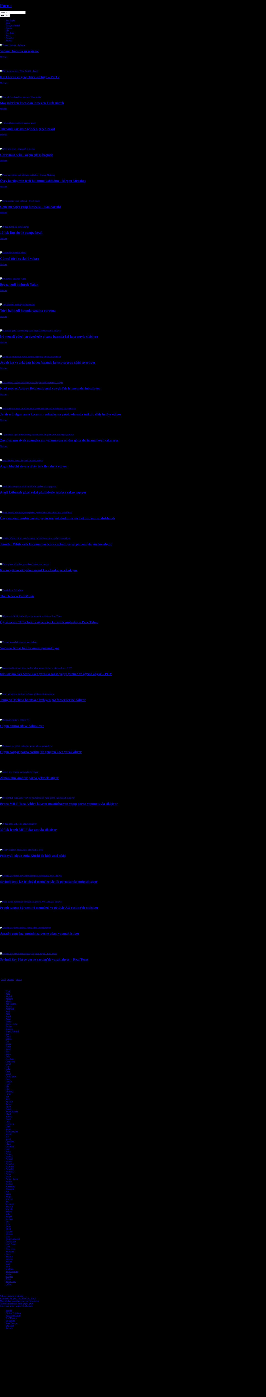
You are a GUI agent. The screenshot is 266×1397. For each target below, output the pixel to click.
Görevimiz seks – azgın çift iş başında (26, 155)
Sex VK (9, 1209)
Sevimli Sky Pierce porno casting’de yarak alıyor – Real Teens (44, 959)
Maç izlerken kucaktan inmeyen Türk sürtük (32, 103)
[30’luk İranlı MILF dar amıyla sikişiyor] (18, 824)
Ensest (8, 1044)
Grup (8, 1079)
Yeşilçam (9, 1269)
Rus (7, 1191)
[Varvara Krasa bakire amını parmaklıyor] (18, 642)
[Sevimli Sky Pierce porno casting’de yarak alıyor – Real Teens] (28, 953)
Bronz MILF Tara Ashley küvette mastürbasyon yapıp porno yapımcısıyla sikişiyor (59, 803)
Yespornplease (12, 1271)
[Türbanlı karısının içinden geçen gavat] (18, 123)
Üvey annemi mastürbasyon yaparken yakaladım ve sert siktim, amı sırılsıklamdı (57, 518)
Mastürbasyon (12, 1131)
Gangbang (10, 1061)
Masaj (8, 1129)
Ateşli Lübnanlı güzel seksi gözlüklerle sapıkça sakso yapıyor (43, 492)
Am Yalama (11, 1004)
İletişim (9, 1310)
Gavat (8, 1064)
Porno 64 (10, 38)
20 (10, 979)
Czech (8, 1036)
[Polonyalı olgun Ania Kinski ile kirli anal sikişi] (21, 850)
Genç (8, 1071)
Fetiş (8, 1056)
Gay (7, 1066)
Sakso (8, 1194)
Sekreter (9, 1199)
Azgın (8, 1019)
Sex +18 (9, 1206)
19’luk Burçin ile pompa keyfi (21, 232)
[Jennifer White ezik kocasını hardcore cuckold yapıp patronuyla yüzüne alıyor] (35, 538)
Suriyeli (9, 1216)
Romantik (10, 1189)
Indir (8, 1099)
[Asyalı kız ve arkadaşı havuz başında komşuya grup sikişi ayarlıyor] (30, 356)
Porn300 (9, 1156)
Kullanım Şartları (13, 1315)
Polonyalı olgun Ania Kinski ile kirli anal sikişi (33, 855)
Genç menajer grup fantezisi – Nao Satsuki (30, 207)
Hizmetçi (9, 1091)
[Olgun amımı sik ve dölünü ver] (14, 720)
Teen (8, 1224)
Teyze (8, 1226)
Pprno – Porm (12, 1179)
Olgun (8, 1144)
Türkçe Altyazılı (13, 25)
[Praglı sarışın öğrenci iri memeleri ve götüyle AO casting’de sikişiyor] (31, 902)
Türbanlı (9, 1234)
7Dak (8, 991)
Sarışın (8, 1196)
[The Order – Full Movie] (11, 590)
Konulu (9, 28)
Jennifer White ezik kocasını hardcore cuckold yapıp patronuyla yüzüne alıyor (56, 544)
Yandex (9, 1261)
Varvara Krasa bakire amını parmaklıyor (29, 648)
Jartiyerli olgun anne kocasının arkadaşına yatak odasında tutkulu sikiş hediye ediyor (60, 414)
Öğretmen (10, 1141)
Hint (7, 1089)
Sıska (8, 1214)
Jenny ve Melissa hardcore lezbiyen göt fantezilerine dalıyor (43, 700)
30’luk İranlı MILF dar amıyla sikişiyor (28, 829)
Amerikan (10, 1009)
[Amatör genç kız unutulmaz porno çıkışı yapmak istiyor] (25, 928)
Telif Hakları (11, 1318)
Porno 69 (10, 1166)
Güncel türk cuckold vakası (19, 258)
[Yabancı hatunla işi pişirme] (13, 45)
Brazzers (9, 1029)
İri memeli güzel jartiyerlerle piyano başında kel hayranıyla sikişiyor (49, 336)
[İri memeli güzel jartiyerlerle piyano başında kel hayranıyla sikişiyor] (30, 330)
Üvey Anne (11, 1244)
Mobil (8, 1139)
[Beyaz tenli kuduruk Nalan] (13, 278)
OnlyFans (10, 1146)
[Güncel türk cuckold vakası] (13, 252)
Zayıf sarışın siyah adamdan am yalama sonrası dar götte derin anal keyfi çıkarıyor (59, 440)
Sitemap (9, 1328)
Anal (8, 1011)
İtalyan (8, 1104)
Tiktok (8, 1229)
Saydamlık (10, 1320)
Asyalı (8, 1016)
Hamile (9, 1081)
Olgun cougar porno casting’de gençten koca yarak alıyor (41, 752)
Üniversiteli (11, 1241)
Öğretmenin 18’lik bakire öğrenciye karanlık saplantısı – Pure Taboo (49, 622)
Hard (8, 1084)
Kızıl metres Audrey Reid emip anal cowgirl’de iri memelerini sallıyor (50, 388)
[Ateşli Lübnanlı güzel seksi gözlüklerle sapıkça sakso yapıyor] (28, 486)
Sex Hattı (10, 1325)
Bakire (8, 1021)
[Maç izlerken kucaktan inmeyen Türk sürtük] (20, 97)
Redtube (9, 1184)
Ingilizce (9, 1101)
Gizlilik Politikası (13, 1313)
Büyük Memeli (12, 1031)
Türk (8, 23)
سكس (8, 1284)
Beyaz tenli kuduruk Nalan (19, 284)
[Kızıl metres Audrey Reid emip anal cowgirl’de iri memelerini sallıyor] (31, 382)
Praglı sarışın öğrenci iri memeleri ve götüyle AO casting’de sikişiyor (49, 907)
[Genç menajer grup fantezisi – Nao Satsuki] (20, 201)
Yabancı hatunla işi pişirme (19, 51)
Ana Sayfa (10, 20)
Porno (6, 5)
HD (7, 30)
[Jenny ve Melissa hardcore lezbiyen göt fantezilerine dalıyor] (27, 694)
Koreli (8, 1119)
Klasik (8, 1114)
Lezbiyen (10, 1124)
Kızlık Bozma (12, 1111)
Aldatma (9, 999)
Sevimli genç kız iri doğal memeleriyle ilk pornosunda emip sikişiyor (49, 881)
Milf (7, 1136)
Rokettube (10, 1186)
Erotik (8, 1046)
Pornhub (9, 1159)
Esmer (8, 1054)
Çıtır (7, 1034)
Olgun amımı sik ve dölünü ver (22, 726)
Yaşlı (8, 1264)
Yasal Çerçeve (12, 1323)
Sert (7, 1201)
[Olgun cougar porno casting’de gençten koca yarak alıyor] (26, 746)
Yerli (8, 1266)
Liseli (8, 1126)
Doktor (9, 1039)
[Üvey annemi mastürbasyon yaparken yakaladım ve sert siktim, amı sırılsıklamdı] (36, 512)
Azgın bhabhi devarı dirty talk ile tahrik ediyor (33, 466)
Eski (7, 1051)
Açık (8, 994)
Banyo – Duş (11, 1024)
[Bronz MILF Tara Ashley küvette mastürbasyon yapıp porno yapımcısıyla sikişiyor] (37, 798)
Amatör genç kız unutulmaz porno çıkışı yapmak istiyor (39, 933)
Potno (8, 1176)
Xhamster (10, 1251)
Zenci (8, 1279)
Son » (19, 979)
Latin (8, 1121)
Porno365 (10, 1171)
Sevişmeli (10, 1204)
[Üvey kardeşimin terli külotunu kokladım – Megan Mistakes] (27, 175)
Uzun (8, 1246)
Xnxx (8, 35)
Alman (8, 1001)
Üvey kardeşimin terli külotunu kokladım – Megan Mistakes (43, 181)
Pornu (8, 1174)
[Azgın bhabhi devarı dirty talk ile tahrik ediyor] (21, 460)
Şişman (9, 1211)
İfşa (7, 1096)
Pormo (8, 1154)
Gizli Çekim (11, 1076)
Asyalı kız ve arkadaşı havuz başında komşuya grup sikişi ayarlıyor (47, 362)
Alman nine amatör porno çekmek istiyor (29, 778)
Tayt (7, 1221)
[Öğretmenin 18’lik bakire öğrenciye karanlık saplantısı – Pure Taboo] (31, 616)
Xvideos (9, 1256)
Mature (9, 1134)
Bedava (9, 1026)
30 (13, 979)
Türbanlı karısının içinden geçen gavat (27, 129)
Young (8, 1274)
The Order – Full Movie (17, 596)
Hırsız (8, 1094)
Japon (8, 1106)
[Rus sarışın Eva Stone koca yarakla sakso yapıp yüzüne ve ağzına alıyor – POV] (36, 668)
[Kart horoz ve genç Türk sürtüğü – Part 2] (19, 71)
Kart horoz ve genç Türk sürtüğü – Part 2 (29, 77)
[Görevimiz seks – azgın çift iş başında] (17, 149)
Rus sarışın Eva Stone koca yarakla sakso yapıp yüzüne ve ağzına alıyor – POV (56, 674)
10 (8, 979)
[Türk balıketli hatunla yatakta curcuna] (17, 304)
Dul (7, 1041)
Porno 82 (10, 1169)
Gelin (8, 1069)
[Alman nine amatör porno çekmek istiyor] (19, 772)
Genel (8, 1074)
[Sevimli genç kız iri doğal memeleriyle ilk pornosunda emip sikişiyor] (31, 876)
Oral (7, 1149)
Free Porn (10, 33)
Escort (8, 1049)
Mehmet (3, 57)
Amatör (9, 40)
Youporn (9, 1276)
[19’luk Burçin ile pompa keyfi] (14, 227)
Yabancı (9, 1259)
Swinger (9, 1219)
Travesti (9, 1231)
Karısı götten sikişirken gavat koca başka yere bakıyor (38, 570)
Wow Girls (10, 1249)
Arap (8, 1014)
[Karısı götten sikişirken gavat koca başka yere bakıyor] (24, 564)
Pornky (9, 1161)
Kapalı (8, 1109)
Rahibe (9, 1181)
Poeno (8, 1151)
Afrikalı (9, 996)
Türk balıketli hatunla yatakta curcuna (28, 310)
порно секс (11, 1281)
